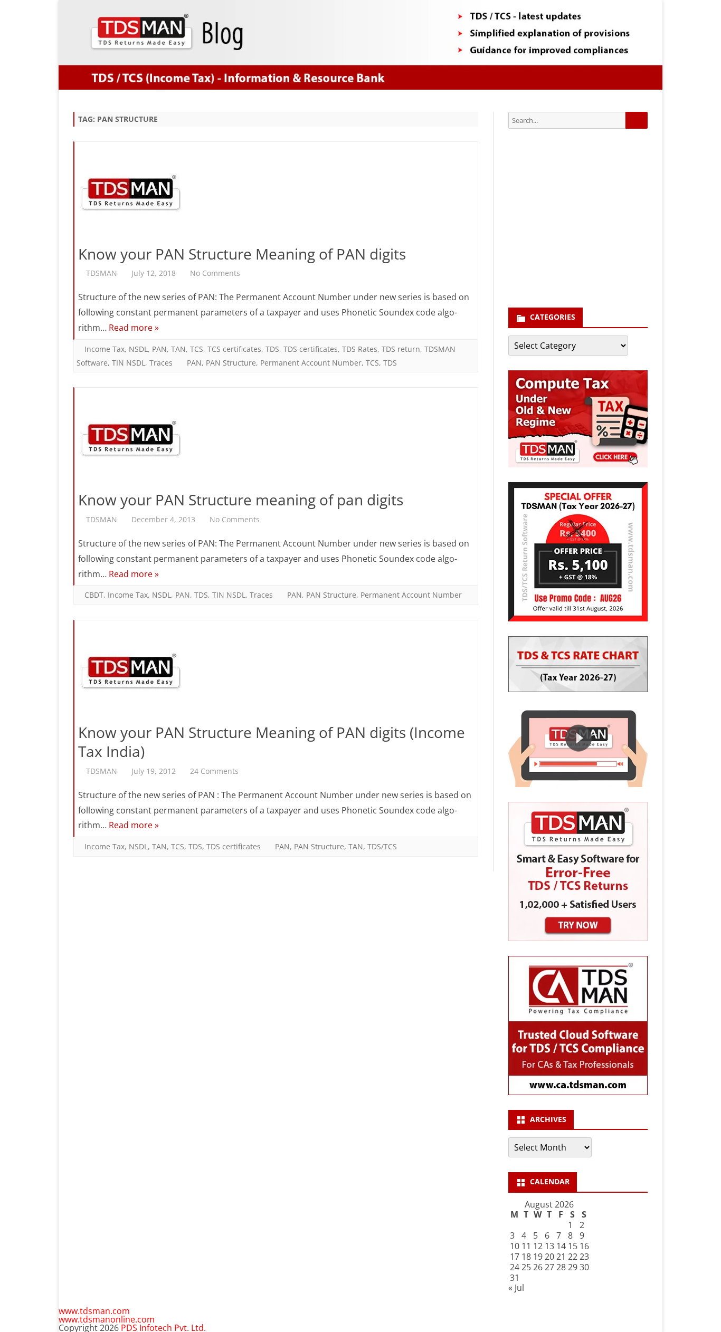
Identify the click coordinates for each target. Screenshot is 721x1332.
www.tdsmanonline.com (107, 1319)
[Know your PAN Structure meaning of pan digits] (276, 441)
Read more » (134, 327)
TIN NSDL (128, 363)
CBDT (93, 595)
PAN (159, 349)
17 (514, 1256)
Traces (161, 363)
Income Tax (104, 349)
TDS (272, 349)
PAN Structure (231, 363)
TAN (178, 349)
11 (526, 1246)
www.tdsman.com (94, 1311)
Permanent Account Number (311, 363)
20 (549, 1256)
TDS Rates (359, 349)
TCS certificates (234, 349)
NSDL (138, 349)
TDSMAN (101, 273)
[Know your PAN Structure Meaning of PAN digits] (276, 195)
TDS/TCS (382, 846)
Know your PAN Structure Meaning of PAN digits (242, 254)
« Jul (516, 1287)
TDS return (401, 349)
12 (538, 1246)
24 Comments (214, 771)
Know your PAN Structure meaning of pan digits (240, 500)
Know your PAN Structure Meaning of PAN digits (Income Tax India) (271, 741)
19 (538, 1256)
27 (549, 1267)
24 (514, 1267)
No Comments (215, 273)
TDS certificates (310, 349)
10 (514, 1246)
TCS (196, 349)
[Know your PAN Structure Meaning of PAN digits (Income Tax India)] (276, 674)
